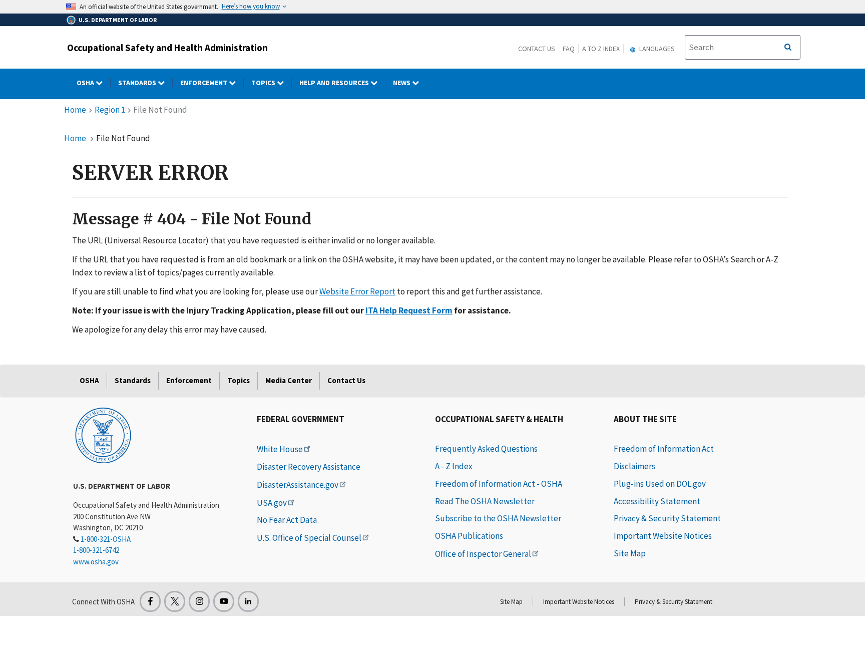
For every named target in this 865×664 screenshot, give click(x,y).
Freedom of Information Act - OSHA (498, 483)
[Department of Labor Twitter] (174, 601)
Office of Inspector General (483, 553)
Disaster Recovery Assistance (308, 466)
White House (280, 449)
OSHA (86, 82)
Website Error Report (357, 291)
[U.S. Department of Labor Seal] (103, 435)
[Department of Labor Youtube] (223, 601)
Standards (138, 82)
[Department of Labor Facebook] (150, 601)
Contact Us (536, 48)
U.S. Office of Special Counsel (309, 537)
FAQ (569, 48)
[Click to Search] (788, 48)
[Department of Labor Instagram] (199, 601)
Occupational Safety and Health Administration (167, 48)
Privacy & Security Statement (667, 518)
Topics (264, 82)
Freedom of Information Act (664, 448)
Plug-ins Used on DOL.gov (660, 483)
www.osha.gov (96, 561)
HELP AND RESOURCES (334, 82)
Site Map (630, 553)
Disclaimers (634, 466)
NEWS (402, 82)
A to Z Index (601, 48)
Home (75, 109)
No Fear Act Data (287, 519)
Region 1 (110, 109)
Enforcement (204, 82)
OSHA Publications (469, 535)
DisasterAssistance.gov (297, 484)
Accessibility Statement (657, 501)
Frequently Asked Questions (486, 448)
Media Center (288, 380)
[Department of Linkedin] (248, 601)
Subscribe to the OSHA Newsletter (498, 518)
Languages (656, 48)
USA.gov (272, 502)
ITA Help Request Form (409, 310)
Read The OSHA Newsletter (485, 501)
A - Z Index (454, 466)
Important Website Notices (663, 535)
